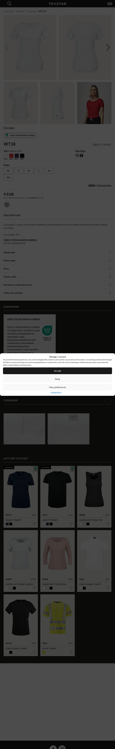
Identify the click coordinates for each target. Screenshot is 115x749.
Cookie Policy (56, 392)
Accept (57, 370)
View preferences (57, 387)
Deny (57, 379)
